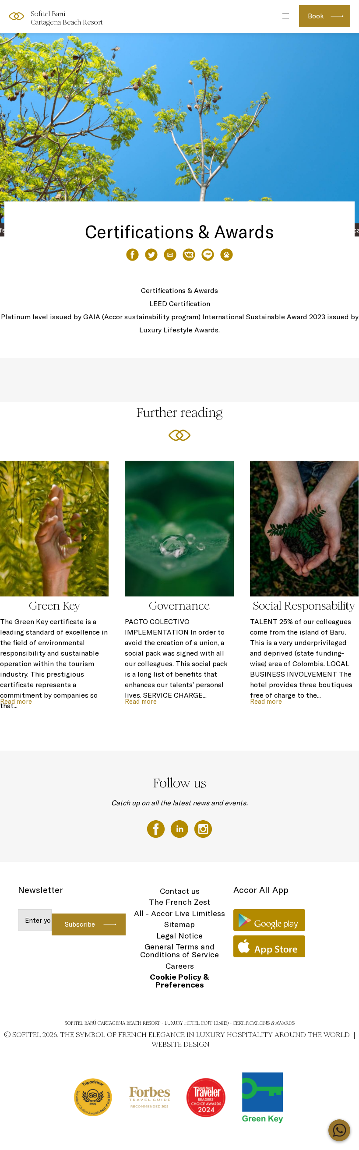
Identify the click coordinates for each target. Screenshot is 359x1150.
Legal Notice (179, 936)
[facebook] (157, 828)
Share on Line (207, 254)
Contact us (180, 891)
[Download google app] (269, 920)
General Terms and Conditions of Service (179, 951)
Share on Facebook (132, 254)
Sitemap (179, 924)
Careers (179, 966)
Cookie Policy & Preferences (179, 981)
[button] (342, 219)
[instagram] (203, 828)
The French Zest (179, 902)
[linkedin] (180, 828)
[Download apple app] (269, 946)
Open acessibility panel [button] (35, 15)
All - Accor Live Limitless (179, 913)
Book (316, 16)
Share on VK (189, 254)
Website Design (180, 1044)
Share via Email (170, 254)
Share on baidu (226, 254)
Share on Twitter (151, 254)
